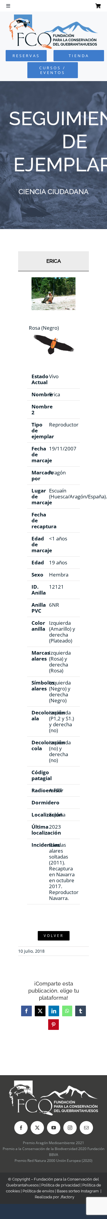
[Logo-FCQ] (53, 17)
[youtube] (53, 1127)
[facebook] (21, 1127)
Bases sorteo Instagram (78, 1191)
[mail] (86, 1127)
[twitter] (37, 1127)
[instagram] (70, 1127)
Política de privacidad (60, 1185)
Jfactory (67, 1197)
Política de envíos (38, 1191)
